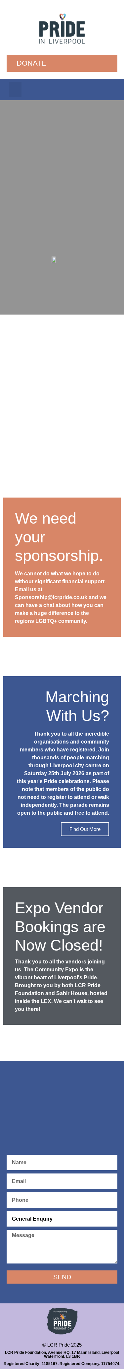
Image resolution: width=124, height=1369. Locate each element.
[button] (15, 89)
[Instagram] (114, 89)
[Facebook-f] (80, 89)
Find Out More (85, 829)
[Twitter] (97, 89)
